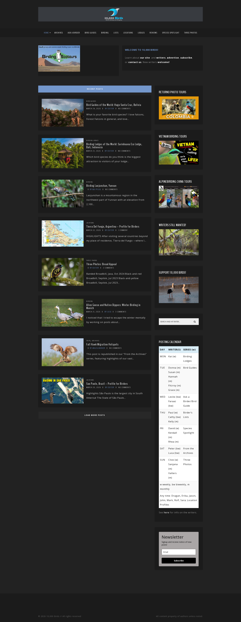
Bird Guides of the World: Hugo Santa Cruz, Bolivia (113, 105)
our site (145, 57)
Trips (88, 341)
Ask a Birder (74, 32)
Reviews (153, 32)
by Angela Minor (97, 348)
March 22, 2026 (93, 230)
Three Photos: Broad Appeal (101, 264)
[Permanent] (63, 125)
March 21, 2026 (93, 311)
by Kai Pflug (95, 189)
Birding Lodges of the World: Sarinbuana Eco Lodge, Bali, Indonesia (114, 145)
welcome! (164, 62)
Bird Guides (90, 32)
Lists (116, 32)
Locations (128, 32)
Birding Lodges (92, 140)
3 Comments (120, 311)
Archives (58, 32)
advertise (173, 57)
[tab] (94, 88)
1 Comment (123, 230)
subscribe (186, 57)
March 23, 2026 (93, 151)
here (166, 512)
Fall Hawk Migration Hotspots (102, 344)
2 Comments (108, 268)
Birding (105, 32)
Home (46, 32)
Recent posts (95, 89)
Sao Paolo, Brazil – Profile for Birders (107, 384)
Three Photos (190, 32)
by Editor (109, 108)
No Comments (124, 108)
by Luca (108, 311)
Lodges (141, 32)
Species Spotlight (170, 32)
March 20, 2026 (93, 387)
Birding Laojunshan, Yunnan (101, 186)
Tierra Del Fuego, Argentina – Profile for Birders (112, 226)
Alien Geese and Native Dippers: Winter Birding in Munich (113, 306)
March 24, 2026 (93, 108)
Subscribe (179, 560)
